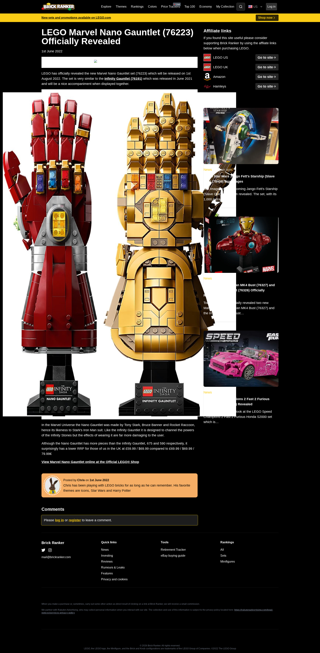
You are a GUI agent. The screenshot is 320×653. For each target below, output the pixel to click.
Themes (121, 6)
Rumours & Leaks (113, 567)
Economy (205, 6)
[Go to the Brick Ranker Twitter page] (43, 550)
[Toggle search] (240, 7)
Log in (271, 6)
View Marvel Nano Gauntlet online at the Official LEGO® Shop (90, 462)
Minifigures (227, 561)
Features (107, 573)
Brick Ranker (52, 543)
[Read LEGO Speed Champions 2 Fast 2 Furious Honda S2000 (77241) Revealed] (241, 359)
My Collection (225, 6)
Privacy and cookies (114, 579)
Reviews (107, 561)
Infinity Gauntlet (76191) (123, 78)
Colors (152, 6)
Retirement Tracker (173, 549)
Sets (223, 555)
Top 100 (189, 6)
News (208, 169)
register (75, 520)
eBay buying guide (173, 555)
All (222, 549)
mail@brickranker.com (56, 557)
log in (59, 520)
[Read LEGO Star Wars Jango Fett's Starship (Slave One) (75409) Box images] (241, 136)
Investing (107, 555)
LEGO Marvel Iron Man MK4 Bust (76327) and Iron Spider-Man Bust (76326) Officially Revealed (239, 290)
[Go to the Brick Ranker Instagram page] (50, 550)
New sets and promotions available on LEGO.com (76, 17)
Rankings (137, 6)
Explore (106, 6)
